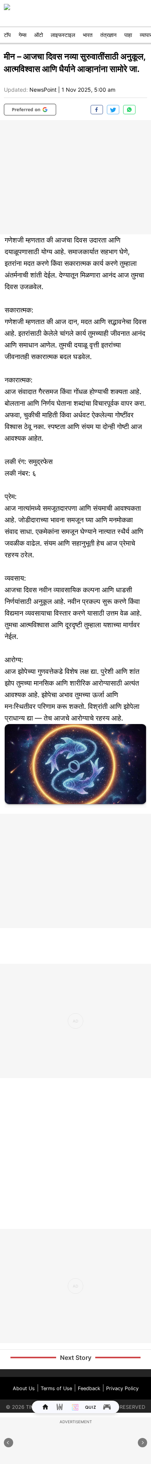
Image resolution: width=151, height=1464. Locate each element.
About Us (24, 1388)
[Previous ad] (8, 1442)
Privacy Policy (122, 1388)
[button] (30, 109)
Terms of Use (56, 1388)
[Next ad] (142, 1442)
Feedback (89, 1388)
